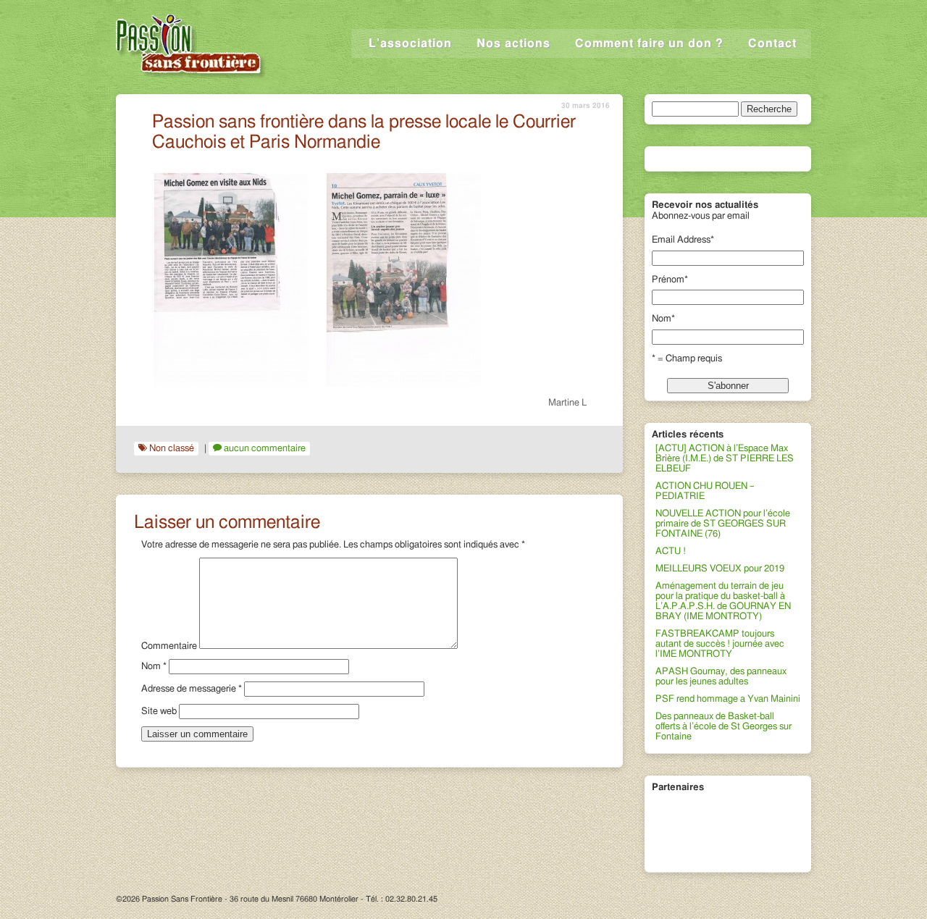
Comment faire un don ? (649, 43)
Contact (772, 43)
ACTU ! (670, 551)
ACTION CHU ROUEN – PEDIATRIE (705, 491)
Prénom (670, 280)
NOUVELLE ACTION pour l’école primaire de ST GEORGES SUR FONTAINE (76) (722, 524)
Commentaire (169, 646)
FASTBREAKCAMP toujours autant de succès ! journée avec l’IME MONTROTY (719, 644)
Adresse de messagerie (191, 689)
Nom (154, 666)
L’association (410, 43)
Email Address (683, 240)
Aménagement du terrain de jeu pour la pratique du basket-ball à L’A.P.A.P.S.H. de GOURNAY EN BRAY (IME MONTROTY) (723, 601)
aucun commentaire (265, 448)
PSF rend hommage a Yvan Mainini (727, 699)
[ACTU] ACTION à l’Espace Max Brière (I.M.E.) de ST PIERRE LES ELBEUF (724, 459)
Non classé (171, 448)
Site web (159, 711)
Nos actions (513, 43)
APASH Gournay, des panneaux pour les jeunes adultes (721, 677)
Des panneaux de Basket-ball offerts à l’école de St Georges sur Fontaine (723, 727)
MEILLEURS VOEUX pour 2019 (719, 569)
